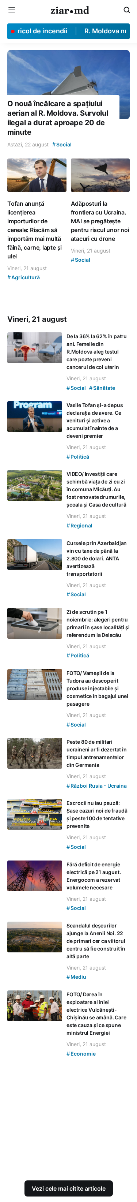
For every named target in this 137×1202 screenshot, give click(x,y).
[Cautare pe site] (126, 10)
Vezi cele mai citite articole (69, 1188)
